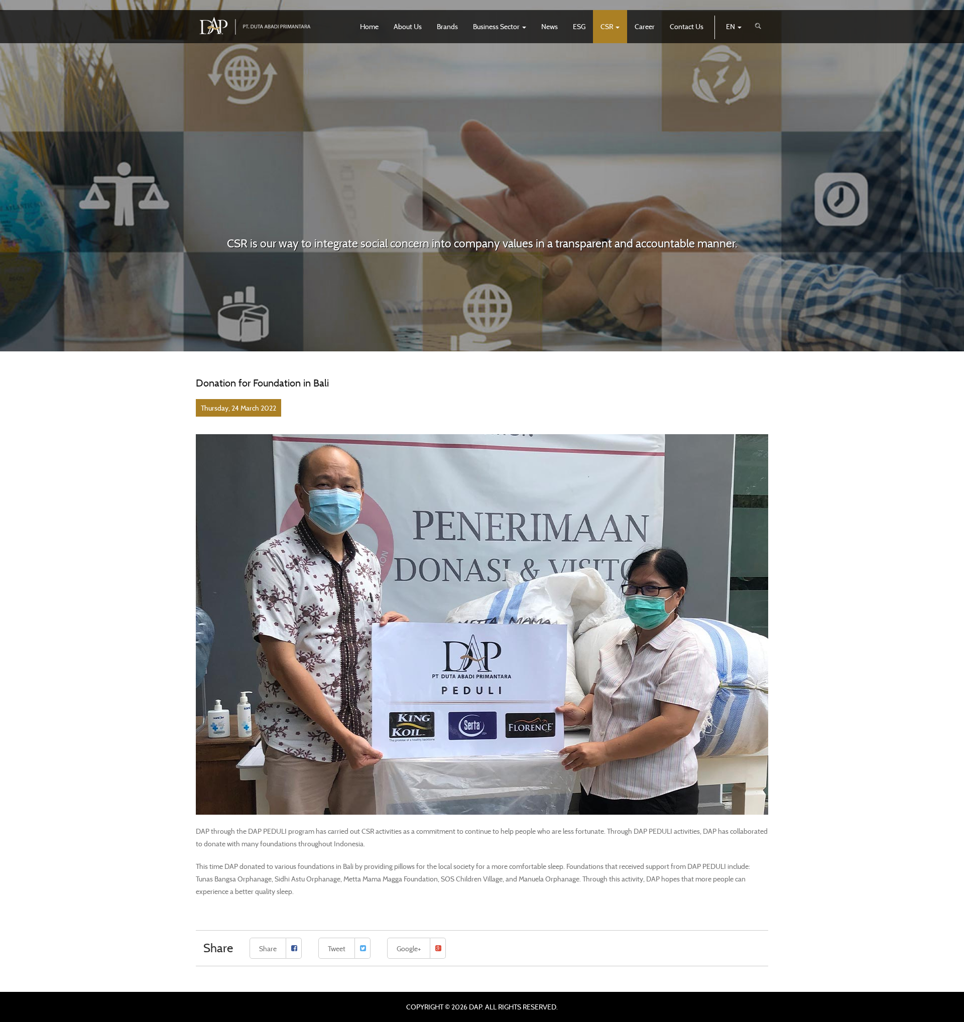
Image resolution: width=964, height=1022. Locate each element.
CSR (607, 26)
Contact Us (686, 26)
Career (645, 26)
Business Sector (497, 26)
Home (369, 26)
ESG (579, 26)
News (549, 26)
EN (731, 26)
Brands (447, 26)
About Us (408, 26)
